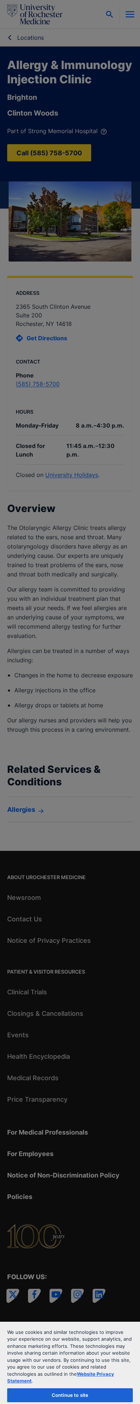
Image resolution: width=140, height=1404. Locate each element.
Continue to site (70, 1395)
